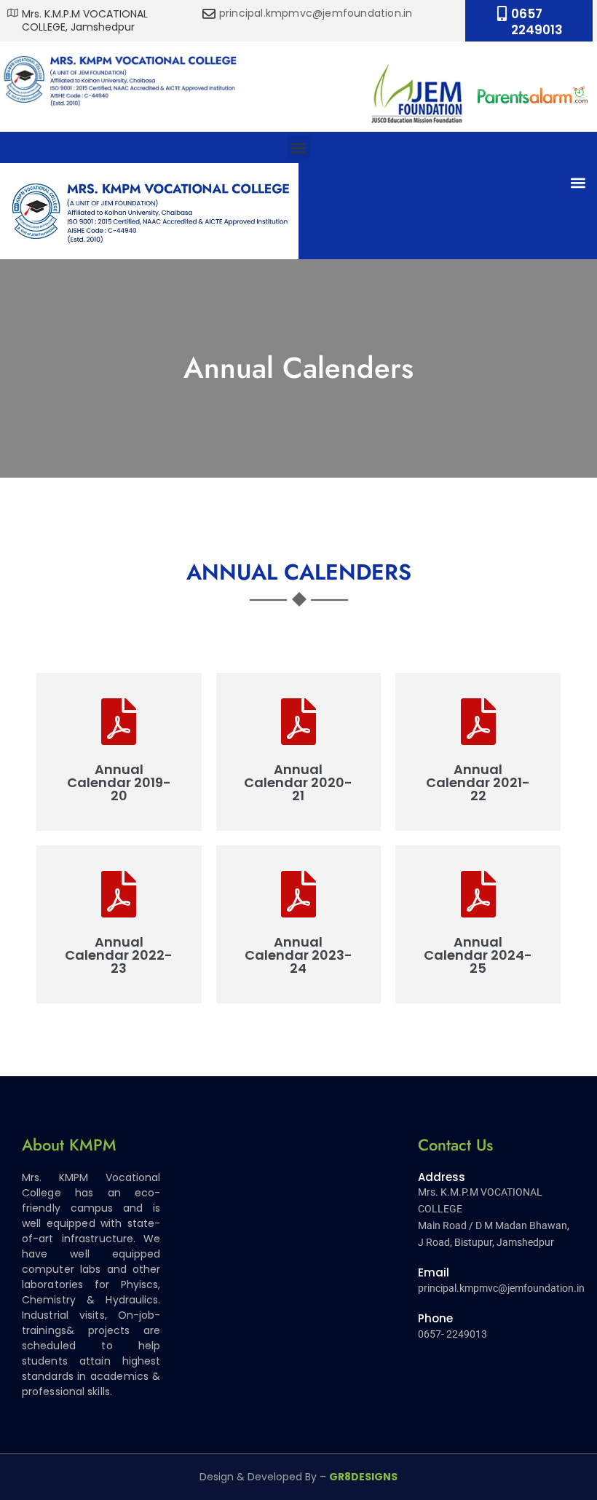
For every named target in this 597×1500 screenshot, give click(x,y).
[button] (299, 147)
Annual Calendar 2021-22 (478, 782)
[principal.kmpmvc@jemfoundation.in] (209, 13)
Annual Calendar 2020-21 (298, 782)
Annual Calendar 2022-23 (119, 955)
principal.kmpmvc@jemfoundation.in (316, 13)
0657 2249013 (537, 22)
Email (433, 1272)
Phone (435, 1318)
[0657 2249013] (502, 13)
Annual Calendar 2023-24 (298, 955)
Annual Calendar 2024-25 (478, 955)
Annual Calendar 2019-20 (119, 782)
